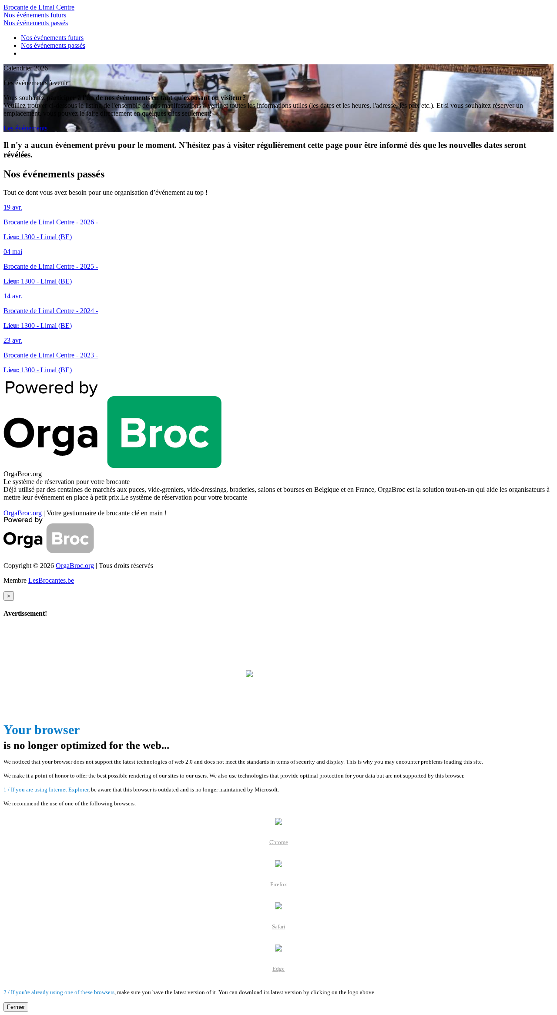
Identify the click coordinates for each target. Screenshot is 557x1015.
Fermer (16, 1007)
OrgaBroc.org (22, 513)
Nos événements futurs (34, 15)
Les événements (25, 128)
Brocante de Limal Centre (38, 7)
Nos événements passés (35, 23)
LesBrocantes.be (51, 580)
